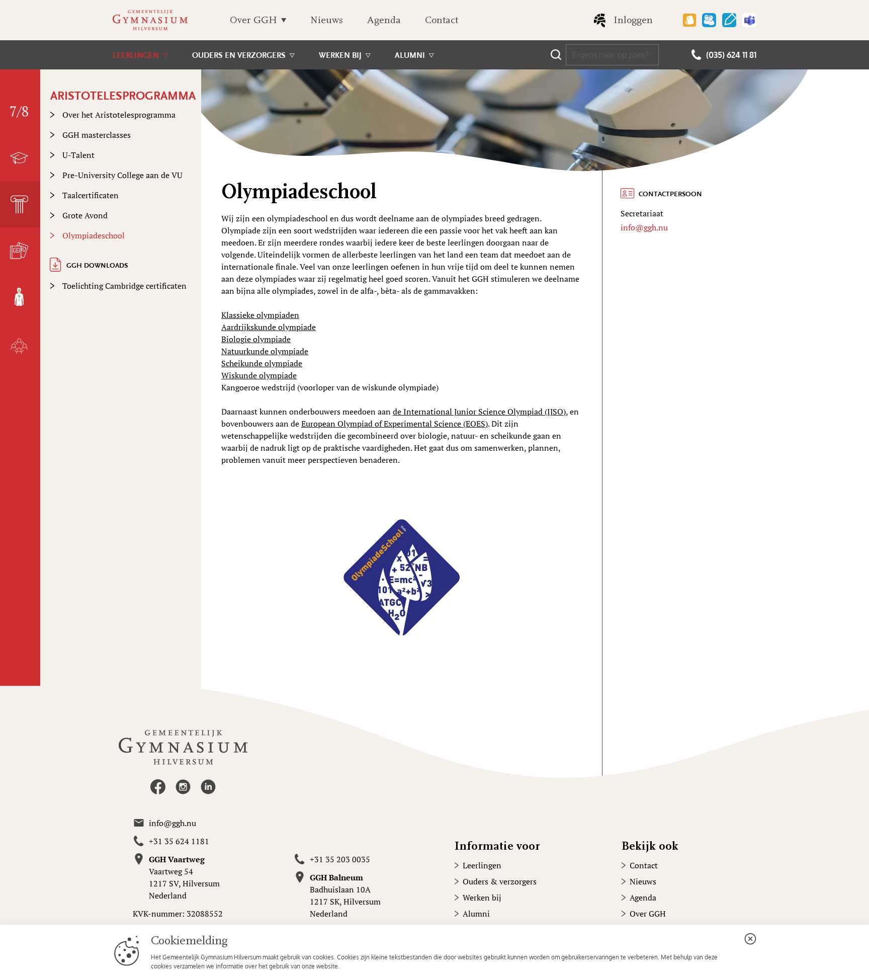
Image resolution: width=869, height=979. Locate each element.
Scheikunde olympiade (261, 363)
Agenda (384, 20)
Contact (441, 20)
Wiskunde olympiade (259, 375)
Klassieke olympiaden (260, 314)
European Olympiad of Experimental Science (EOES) (394, 423)
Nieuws (326, 20)
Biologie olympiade (256, 339)
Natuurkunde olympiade (264, 351)
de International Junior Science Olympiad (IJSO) (479, 411)
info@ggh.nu (644, 227)
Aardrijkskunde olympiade (268, 327)
